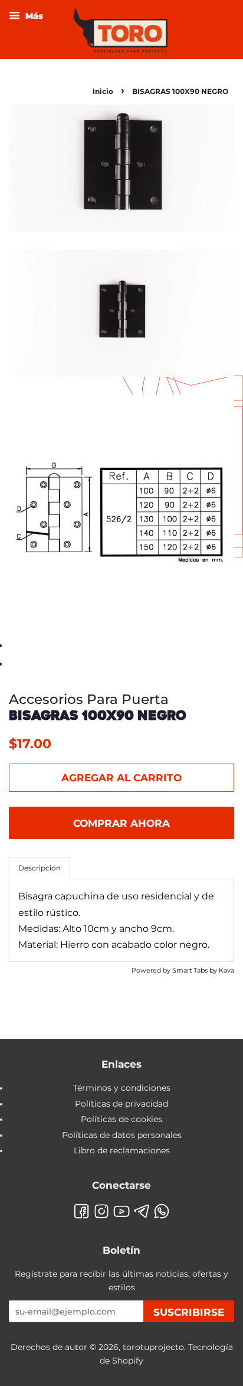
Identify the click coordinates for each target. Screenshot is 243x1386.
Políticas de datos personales (122, 1135)
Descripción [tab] (39, 867)
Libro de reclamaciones (122, 1150)
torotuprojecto (153, 1347)
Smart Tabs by (195, 970)
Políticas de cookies (121, 1119)
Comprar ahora (121, 823)
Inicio (103, 91)
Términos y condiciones (121, 1088)
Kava (226, 970)
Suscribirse (188, 1312)
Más (33, 16)
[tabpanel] (121, 920)
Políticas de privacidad (121, 1103)
